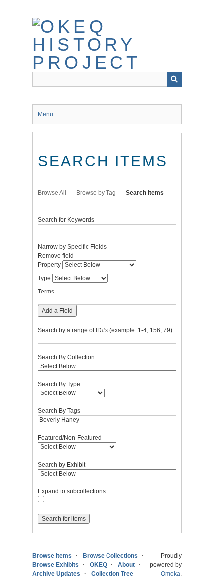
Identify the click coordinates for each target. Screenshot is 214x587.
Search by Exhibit (61, 464)
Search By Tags (59, 410)
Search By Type (59, 384)
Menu (45, 114)
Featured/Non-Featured (70, 437)
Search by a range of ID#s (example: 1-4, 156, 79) (105, 330)
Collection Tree (112, 573)
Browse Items (52, 555)
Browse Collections (110, 555)
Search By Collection (66, 357)
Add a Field (57, 310)
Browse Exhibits (55, 564)
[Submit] (174, 79)
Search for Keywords (66, 219)
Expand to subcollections (72, 491)
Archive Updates (56, 573)
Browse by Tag (96, 192)
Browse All (52, 192)
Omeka (170, 573)
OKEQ (98, 564)
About (126, 564)
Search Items (145, 192)
